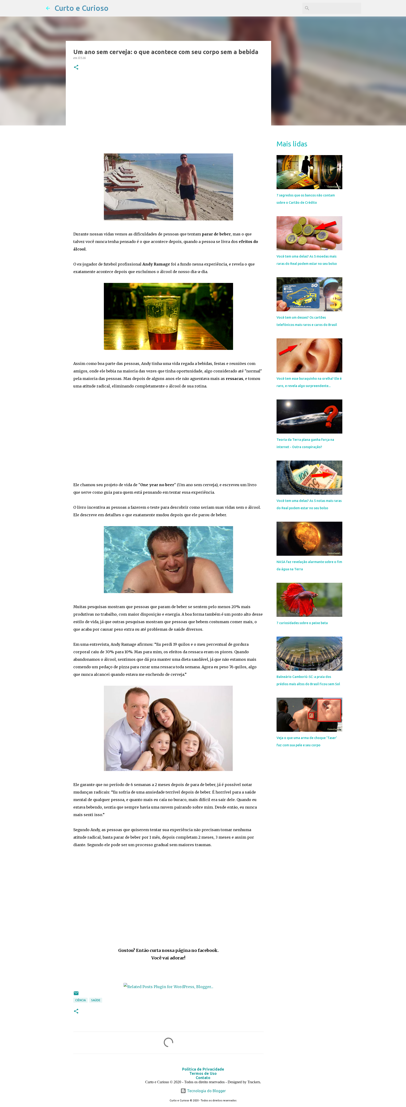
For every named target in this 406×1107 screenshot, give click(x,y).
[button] (76, 67)
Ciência (80, 1000)
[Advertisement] (168, 113)
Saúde (95, 1000)
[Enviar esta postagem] (76, 995)
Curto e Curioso (82, 8)
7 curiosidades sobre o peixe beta (302, 623)
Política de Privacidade (203, 1069)
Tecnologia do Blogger (206, 1091)
